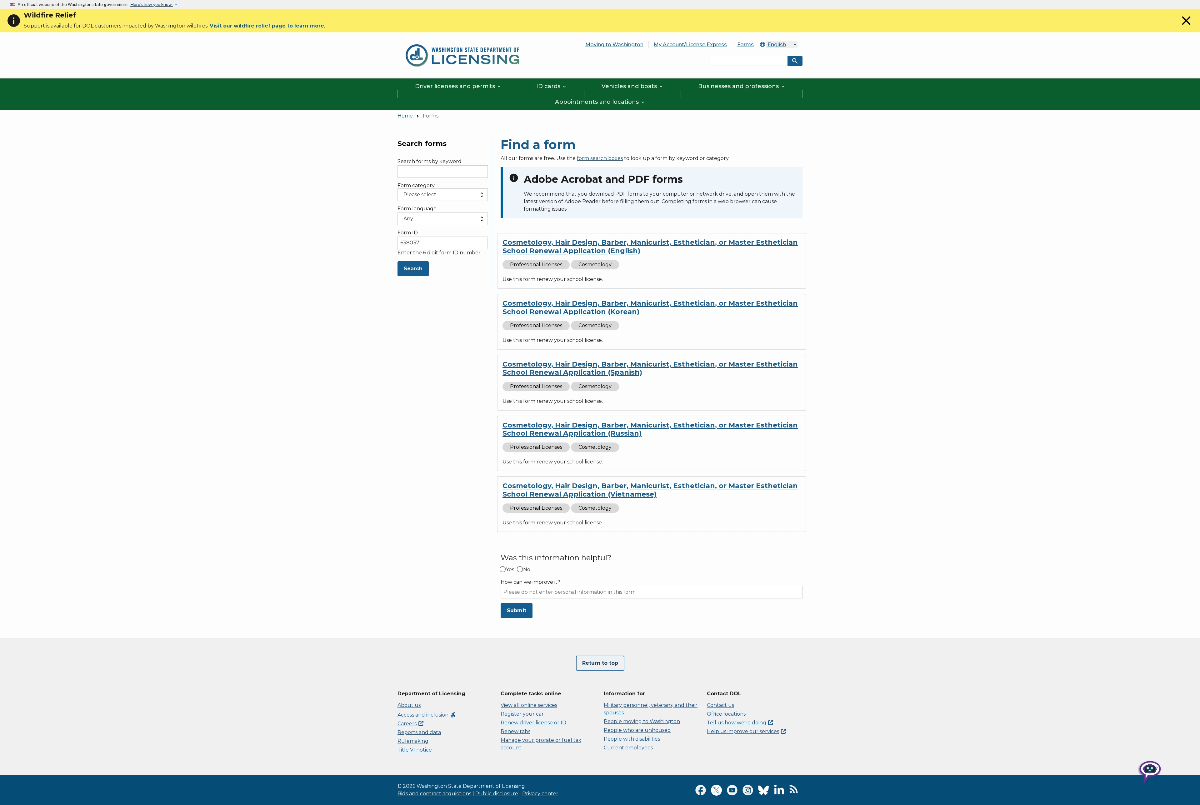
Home (405, 116)
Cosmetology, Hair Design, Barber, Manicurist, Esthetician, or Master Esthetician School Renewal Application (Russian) (650, 429)
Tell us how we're (736, 723)
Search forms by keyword (430, 161)
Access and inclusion (427, 715)
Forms (745, 45)
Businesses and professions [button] (741, 86)
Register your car (522, 714)
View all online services (529, 705)
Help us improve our (743, 731)
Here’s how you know (151, 4)
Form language (417, 209)
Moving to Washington (614, 45)
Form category (416, 185)
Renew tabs (515, 731)
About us (409, 705)
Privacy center (540, 794)
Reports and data (419, 732)
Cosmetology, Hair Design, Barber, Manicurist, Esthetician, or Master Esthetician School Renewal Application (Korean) (650, 307)
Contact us (720, 705)
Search (413, 269)
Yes (510, 569)
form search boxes (600, 158)
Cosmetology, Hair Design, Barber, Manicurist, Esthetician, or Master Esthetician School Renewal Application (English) (650, 246)
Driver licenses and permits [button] (458, 86)
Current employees (628, 748)
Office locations (726, 714)
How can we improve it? (530, 582)
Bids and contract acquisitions (434, 794)
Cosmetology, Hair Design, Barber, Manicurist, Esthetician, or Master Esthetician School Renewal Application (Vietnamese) (650, 490)
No (526, 569)
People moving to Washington (642, 721)
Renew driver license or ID (533, 723)
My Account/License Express (690, 45)
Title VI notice (415, 750)
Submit (516, 610)
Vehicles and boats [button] (632, 86)
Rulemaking (413, 741)
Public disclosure (496, 794)
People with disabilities (632, 739)
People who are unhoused (637, 730)
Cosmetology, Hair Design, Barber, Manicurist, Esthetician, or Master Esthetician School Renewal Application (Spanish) (650, 368)
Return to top (600, 663)
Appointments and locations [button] (600, 101)
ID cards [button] (551, 86)
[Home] (463, 41)
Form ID (408, 233)
